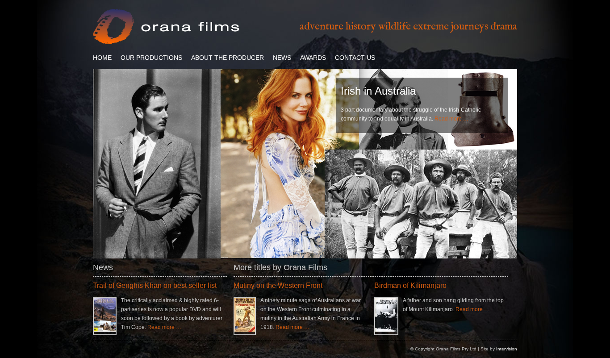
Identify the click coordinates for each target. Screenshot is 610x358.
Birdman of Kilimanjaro (410, 285)
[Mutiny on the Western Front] (244, 330)
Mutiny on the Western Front (278, 285)
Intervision (506, 348)
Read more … (451, 119)
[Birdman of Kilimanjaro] (386, 330)
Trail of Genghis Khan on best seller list (155, 285)
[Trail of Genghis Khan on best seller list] (105, 330)
